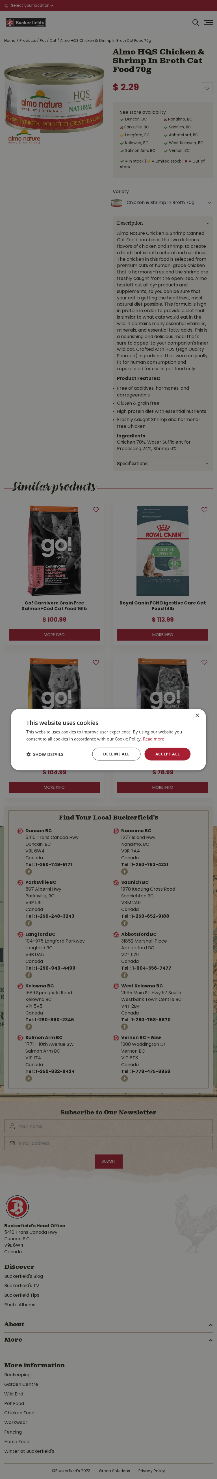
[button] (44, 754)
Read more (153, 738)
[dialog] (108, 739)
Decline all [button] (116, 754)
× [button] (197, 715)
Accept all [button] (167, 754)
